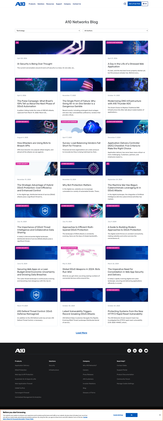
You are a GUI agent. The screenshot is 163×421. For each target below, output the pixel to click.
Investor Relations (89, 383)
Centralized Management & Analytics (28, 397)
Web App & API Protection (24, 374)
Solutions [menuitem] (41, 4)
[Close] (160, 415)
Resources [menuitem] (50, 4)
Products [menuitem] (32, 4)
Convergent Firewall (22, 393)
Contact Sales (122, 365)
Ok (131, 415)
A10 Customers (88, 379)
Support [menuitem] (59, 4)
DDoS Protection (21, 370)
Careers (85, 370)
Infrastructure (54, 370)
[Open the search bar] (124, 4)
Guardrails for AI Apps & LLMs (25, 379)
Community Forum (123, 379)
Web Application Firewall (23, 383)
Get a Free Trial (134, 4)
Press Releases (88, 374)
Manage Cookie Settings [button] (125, 383)
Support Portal (122, 370)
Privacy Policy (29, 419)
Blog (84, 388)
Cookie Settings (118, 415)
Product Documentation (125, 374)
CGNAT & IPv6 (20, 388)
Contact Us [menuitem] (77, 4)
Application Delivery (22, 365)
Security (52, 365)
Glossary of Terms (89, 393)
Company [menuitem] (67, 4)
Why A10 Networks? (90, 365)
